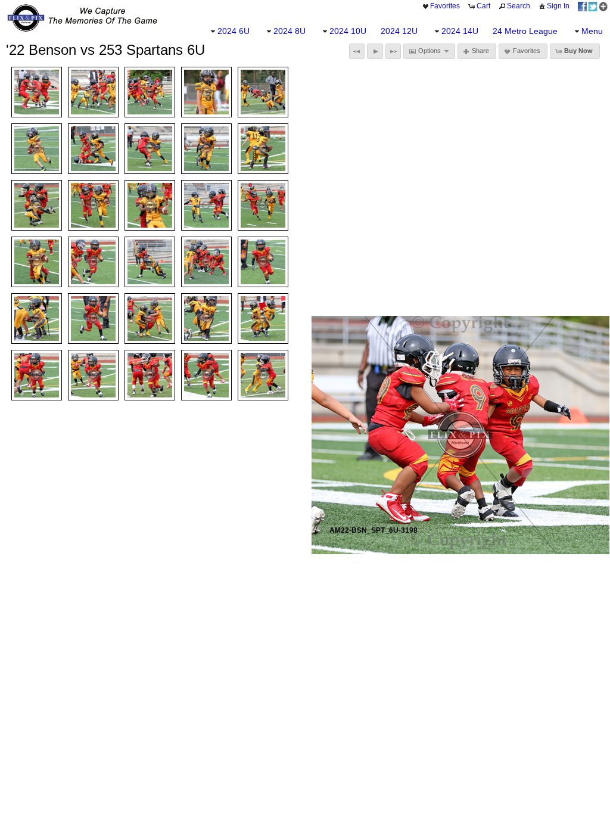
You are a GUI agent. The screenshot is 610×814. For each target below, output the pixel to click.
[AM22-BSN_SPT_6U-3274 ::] (93, 205)
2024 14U (459, 31)
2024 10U (347, 31)
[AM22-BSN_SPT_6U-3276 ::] (149, 205)
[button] (357, 51)
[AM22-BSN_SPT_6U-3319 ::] (263, 262)
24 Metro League (525, 31)
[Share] (593, 6)
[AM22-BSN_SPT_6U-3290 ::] (36, 205)
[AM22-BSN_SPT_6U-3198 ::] (36, 92)
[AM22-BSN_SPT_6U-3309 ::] (149, 262)
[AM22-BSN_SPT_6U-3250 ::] (206, 148)
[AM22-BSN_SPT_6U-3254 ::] (149, 148)
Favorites (445, 6)
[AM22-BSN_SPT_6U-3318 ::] (93, 318)
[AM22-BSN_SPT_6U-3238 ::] (36, 148)
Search (518, 6)
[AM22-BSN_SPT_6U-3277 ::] (36, 262)
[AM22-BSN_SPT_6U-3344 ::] (93, 375)
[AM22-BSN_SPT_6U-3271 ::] (263, 205)
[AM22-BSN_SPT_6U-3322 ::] (149, 318)
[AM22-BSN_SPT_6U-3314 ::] (206, 262)
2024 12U (399, 31)
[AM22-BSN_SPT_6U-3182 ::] (149, 92)
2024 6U (233, 31)
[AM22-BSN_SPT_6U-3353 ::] (263, 375)
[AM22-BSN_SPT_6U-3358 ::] (149, 375)
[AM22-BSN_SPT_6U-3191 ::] (206, 92)
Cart (483, 6)
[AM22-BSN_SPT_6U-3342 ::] (36, 375)
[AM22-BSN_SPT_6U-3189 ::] (263, 92)
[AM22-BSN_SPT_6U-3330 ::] (263, 318)
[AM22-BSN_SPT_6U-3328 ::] (206, 318)
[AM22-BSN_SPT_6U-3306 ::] (206, 205)
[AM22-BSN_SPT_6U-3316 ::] (93, 262)
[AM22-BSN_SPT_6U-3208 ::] (93, 92)
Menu (592, 31)
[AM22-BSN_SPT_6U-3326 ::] (36, 318)
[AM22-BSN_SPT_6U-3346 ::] (206, 375)
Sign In (558, 6)
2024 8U (289, 31)
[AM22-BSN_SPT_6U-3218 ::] (93, 148)
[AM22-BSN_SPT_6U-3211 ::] (263, 148)
